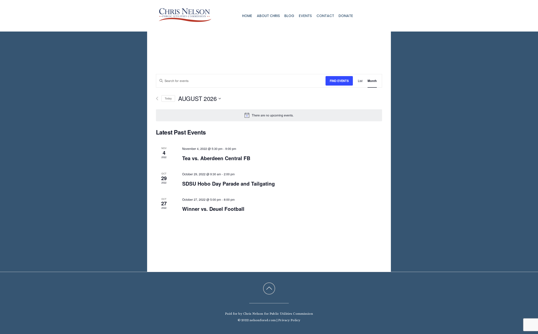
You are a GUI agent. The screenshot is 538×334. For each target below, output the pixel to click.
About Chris (268, 15)
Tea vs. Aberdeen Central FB (216, 158)
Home (247, 15)
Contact (325, 15)
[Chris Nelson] (185, 19)
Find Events (339, 81)
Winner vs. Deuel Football (213, 208)
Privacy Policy (289, 320)
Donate (346, 15)
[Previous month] (157, 98)
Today (168, 98)
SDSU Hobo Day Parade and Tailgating (228, 183)
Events (305, 15)
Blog (289, 15)
